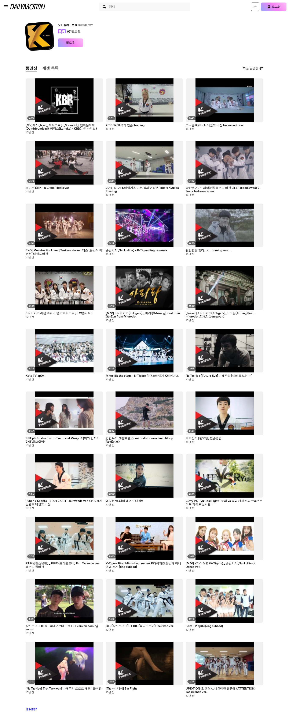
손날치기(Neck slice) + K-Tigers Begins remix (136, 250)
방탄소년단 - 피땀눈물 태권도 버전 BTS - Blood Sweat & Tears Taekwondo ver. (223, 189)
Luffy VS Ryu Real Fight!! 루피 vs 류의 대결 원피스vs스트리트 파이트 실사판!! (224, 502)
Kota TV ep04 (35, 376)
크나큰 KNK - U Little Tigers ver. (48, 188)
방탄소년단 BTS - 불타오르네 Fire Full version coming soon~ (62, 627)
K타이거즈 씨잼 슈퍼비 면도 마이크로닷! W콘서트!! (59, 313)
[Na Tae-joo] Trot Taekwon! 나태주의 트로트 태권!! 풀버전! (64, 688)
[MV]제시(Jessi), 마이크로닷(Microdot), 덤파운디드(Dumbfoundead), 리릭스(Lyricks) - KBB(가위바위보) (61, 127)
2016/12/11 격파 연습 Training (125, 125)
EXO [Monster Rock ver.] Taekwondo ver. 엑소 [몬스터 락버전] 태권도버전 (64, 252)
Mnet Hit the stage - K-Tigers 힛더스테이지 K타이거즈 (142, 376)
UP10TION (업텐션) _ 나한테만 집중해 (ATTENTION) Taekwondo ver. (220, 690)
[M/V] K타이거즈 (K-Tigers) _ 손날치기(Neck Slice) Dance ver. (220, 565)
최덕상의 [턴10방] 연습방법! (204, 438)
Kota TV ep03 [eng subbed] (204, 626)
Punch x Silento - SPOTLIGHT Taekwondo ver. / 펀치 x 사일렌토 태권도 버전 (64, 502)
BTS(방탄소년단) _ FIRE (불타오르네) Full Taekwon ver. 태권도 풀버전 (63, 565)
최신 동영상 (250, 68)
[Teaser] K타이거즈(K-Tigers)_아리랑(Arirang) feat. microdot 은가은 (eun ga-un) (220, 315)
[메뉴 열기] (6, 7)
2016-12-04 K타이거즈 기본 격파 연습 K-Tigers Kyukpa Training (142, 189)
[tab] (31, 68)
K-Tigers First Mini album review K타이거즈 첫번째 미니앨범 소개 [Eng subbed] (143, 565)
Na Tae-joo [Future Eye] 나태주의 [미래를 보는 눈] (219, 376)
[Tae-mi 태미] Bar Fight (121, 688)
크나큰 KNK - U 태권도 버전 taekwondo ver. (215, 125)
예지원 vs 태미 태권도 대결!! (124, 501)
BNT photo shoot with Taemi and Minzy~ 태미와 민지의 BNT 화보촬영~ (62, 440)
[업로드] (255, 7)
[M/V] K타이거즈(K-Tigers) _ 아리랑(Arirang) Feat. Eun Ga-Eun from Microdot (143, 315)
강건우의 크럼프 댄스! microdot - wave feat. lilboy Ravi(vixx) (139, 440)
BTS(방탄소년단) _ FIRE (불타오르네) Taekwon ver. (140, 626)
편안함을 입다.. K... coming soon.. (208, 250)
